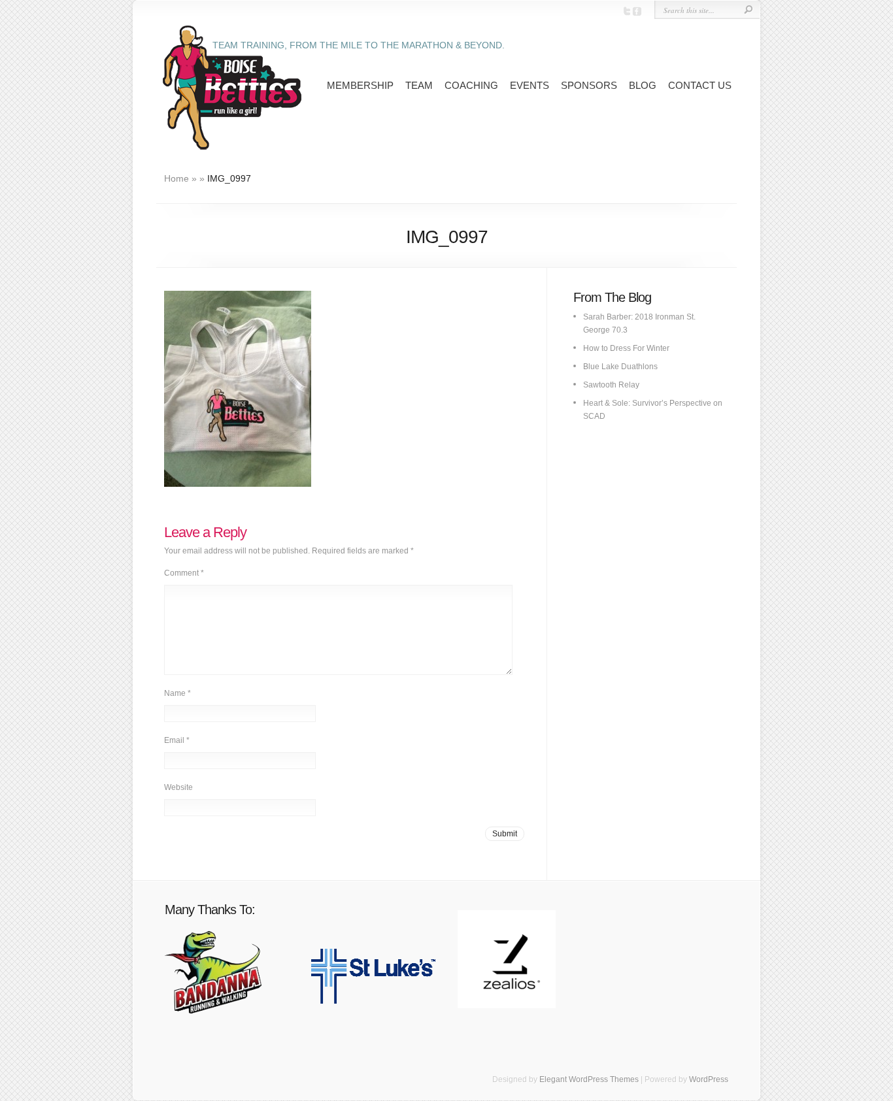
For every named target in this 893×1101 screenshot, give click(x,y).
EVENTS (529, 85)
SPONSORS (589, 85)
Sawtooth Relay (611, 384)
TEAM (419, 85)
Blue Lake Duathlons (620, 366)
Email (177, 740)
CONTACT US (700, 85)
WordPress (708, 1079)
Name (177, 693)
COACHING (471, 85)
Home (176, 178)
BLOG (642, 85)
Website (178, 787)
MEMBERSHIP (360, 85)
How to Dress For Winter (626, 348)
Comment (184, 573)
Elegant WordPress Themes (589, 1079)
